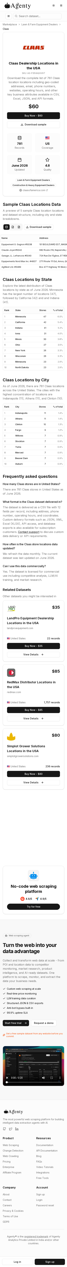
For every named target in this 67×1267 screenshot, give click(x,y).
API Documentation (47, 1150)
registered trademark (36, 1236)
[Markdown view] (19, 227)
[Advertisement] (33, 828)
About (6, 1194)
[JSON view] (13, 227)
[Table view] (6, 227)
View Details (30, 654)
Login (39, 1199)
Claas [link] (6, 28)
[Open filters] (8, 16)
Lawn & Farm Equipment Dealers (39, 24)
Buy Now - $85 (33, 709)
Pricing (6, 1161)
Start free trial (13, 1023)
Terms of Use (10, 1216)
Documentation (44, 1145)
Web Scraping (11, 1145)
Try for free (33, 906)
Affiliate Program (12, 1172)
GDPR (6, 1221)
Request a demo (44, 1023)
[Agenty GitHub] (4, 1129)
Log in (17, 1261)
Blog (38, 1156)
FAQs (39, 1161)
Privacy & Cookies (13, 1210)
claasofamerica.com (34, 190)
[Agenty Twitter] (10, 1129)
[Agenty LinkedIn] (17, 1129)
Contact (7, 1199)
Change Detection (13, 1150)
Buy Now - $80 (33, 773)
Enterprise (8, 1167)
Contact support (28, 532)
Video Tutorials (44, 1167)
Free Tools (42, 1177)
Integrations (42, 1172)
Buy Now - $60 (33, 115)
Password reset (45, 1205)
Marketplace (10, 24)
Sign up (40, 1194)
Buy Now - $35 (33, 645)
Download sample (35, 124)
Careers (7, 1205)
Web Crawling (11, 1156)
